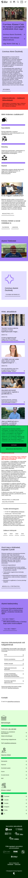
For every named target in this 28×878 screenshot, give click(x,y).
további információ (13, 294)
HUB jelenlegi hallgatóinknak (8, 739)
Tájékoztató (17, 864)
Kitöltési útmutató (8, 663)
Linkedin (15, 227)
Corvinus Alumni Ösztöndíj (12, 34)
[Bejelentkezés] (10, 2)
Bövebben (6, 89)
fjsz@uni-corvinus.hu (13, 688)
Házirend (3, 764)
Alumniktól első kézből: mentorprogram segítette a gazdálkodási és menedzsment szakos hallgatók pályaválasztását (10, 393)
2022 (16, 533)
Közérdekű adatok (5, 768)
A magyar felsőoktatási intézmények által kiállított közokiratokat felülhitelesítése (11, 675)
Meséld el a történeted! (11, 586)
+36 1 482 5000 (12, 729)
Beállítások (10, 864)
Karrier (3, 771)
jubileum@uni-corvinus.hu (17, 511)
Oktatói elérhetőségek (6, 736)
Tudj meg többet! (8, 619)
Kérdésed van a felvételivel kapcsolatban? (8, 732)
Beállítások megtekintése (14, 449)
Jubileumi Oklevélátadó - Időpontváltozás (11, 39)
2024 (5, 533)
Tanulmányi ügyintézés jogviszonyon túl (10, 681)
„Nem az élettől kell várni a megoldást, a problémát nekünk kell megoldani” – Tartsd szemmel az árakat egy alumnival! (9, 425)
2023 (11, 533)
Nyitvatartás (4, 761)
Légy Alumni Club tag (10, 43)
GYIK (5, 654)
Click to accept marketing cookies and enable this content (14, 250)
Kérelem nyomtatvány (9, 659)
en (22, 2)
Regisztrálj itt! (7, 213)
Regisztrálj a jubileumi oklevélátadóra (10, 500)
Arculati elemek (5, 775)
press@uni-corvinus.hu (10, 743)
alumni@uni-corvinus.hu (13, 701)
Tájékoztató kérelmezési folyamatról (10, 668)
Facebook (5, 227)
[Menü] (25, 2)
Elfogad (14, 445)
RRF (2, 778)
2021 (22, 533)
